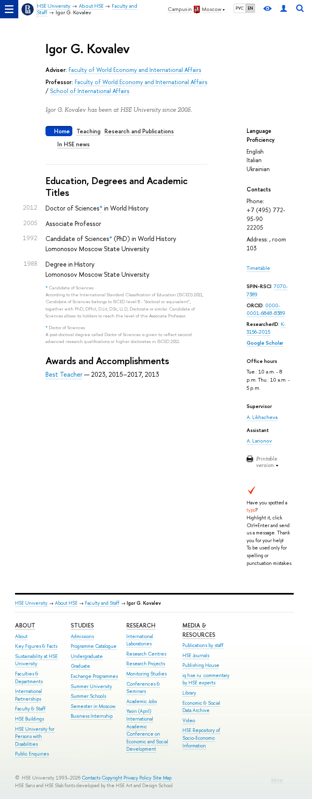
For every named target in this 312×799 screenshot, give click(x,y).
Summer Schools (88, 696)
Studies (82, 625)
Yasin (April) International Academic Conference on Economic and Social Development (147, 730)
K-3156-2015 (266, 328)
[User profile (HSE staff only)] (283, 9)
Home (62, 131)
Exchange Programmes (94, 676)
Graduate (80, 666)
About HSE (66, 603)
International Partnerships (28, 695)
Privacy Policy (138, 778)
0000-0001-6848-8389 (266, 309)
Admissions (82, 636)
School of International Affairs (89, 91)
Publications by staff (202, 645)
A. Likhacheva (262, 417)
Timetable (258, 268)
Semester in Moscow (93, 706)
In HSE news (73, 144)
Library (189, 693)
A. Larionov (259, 440)
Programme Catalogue (94, 646)
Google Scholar (265, 342)
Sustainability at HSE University (36, 660)
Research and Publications (139, 131)
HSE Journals (195, 655)
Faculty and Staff (102, 603)
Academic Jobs (141, 701)
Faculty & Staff (30, 709)
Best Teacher (64, 374)
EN (250, 8)
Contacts (91, 778)
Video (188, 720)
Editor (277, 780)
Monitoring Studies (146, 674)
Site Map (162, 778)
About (25, 625)
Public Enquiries (32, 754)
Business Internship (92, 716)
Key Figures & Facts (36, 646)
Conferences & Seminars (143, 688)
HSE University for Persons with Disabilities (34, 736)
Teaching (88, 131)
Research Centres (146, 654)
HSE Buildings (29, 719)
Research (141, 625)
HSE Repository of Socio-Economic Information (201, 738)
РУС (240, 8)
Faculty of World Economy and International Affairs (135, 70)
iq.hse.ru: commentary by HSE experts (206, 679)
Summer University (91, 686)
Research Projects (145, 663)
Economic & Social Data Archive (201, 707)
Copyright (112, 778)
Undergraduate (87, 656)
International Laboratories (139, 640)
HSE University (31, 603)
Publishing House (200, 665)
